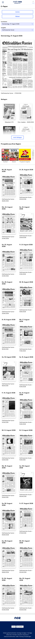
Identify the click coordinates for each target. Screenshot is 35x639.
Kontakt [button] (15, 634)
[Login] (32, 2)
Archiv (17, 12)
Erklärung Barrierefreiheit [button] (9, 633)
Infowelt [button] (20, 634)
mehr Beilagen (17, 137)
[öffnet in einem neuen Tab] (9, 111)
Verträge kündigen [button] (22, 633)
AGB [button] (17, 636)
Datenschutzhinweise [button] (9, 636)
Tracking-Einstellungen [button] (25, 636)
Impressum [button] (25, 634)
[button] (3, 2)
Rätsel (17, 16)
